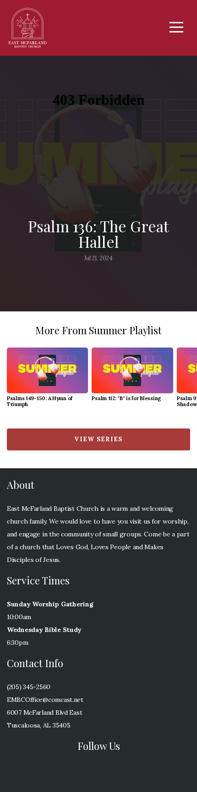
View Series (98, 439)
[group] (47, 381)
